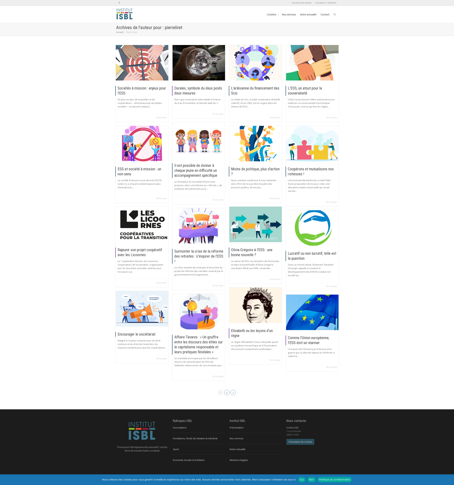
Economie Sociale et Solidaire (188, 460)
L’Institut (272, 14)
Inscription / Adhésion (325, 3)
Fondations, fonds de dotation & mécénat (195, 438)
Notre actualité (308, 14)
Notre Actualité (237, 449)
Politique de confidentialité (334, 479)
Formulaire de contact (300, 441)
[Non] (449, 479)
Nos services (289, 14)
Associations (180, 427)
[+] (142, 62)
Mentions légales (239, 460)
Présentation (237, 427)
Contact (325, 14)
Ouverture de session (302, 3)
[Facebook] (119, 3)
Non (311, 479)
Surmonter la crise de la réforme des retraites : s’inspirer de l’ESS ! (198, 256)
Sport (176, 449)
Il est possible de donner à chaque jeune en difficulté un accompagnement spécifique (195, 170)
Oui (302, 479)
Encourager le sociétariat (136, 334)
